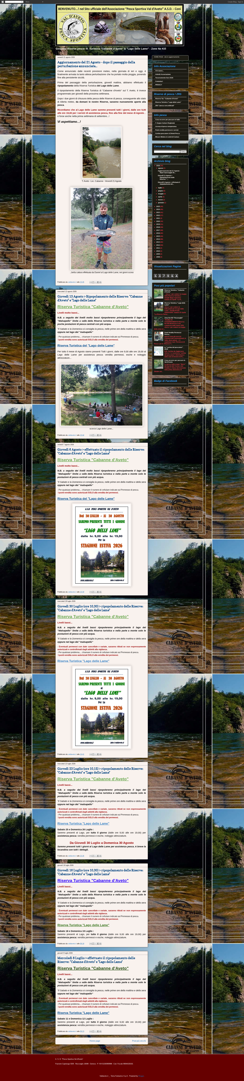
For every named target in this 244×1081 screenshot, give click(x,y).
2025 (158, 206)
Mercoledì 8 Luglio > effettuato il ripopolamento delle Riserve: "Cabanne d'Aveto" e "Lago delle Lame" (96, 960)
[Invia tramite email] (90, 282)
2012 (158, 245)
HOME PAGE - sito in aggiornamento (166, 57)
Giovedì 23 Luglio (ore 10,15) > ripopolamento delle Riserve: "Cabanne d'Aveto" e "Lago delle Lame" (100, 770)
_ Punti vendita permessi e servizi (166, 130)
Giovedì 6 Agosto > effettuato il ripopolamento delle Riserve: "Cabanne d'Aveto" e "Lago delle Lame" (101, 451)
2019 (158, 224)
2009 (158, 254)
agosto (160, 168)
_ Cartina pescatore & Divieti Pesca (167, 133)
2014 (158, 239)
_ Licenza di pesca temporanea (165, 126)
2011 (158, 248)
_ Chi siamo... (159, 71)
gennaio (161, 203)
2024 (158, 209)
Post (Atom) (105, 1047)
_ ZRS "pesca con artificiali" (164, 106)
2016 (158, 233)
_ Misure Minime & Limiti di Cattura (166, 137)
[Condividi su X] (95, 282)
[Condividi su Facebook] (98, 282)
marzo (160, 200)
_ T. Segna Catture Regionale (164, 123)
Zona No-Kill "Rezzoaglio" (173, 318)
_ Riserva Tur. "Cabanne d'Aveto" (166, 99)
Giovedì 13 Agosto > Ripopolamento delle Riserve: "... (166, 177)
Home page (95, 1041)
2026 (158, 166)
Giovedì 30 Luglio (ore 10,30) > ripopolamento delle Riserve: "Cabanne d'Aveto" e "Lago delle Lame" (100, 608)
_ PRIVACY (158, 85)
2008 (158, 257)
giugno (160, 191)
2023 (158, 212)
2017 (158, 230)
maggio (161, 194)
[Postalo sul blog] (93, 282)
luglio (160, 188)
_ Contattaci (158, 81)
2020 (158, 221)
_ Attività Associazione (162, 74)
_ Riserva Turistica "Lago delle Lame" (167, 102)
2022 (158, 215)
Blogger (141, 1076)
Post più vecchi (139, 1041)
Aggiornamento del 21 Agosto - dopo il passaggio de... (169, 172)
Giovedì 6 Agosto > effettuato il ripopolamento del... (169, 183)
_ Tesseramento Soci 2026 (163, 78)
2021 (158, 218)
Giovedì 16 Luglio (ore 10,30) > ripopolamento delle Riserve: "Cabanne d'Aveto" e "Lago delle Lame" (100, 872)
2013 (158, 242)
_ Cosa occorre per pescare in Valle (167, 120)
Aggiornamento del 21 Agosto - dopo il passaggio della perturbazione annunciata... (96, 64)
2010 (158, 251)
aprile (160, 197)
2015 (158, 236)
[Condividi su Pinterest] (100, 282)
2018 (158, 227)
